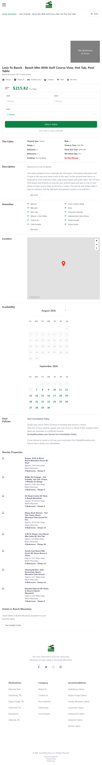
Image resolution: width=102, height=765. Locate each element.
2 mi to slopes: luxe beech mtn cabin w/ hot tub (37, 535)
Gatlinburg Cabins (76, 689)
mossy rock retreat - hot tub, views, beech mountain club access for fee (36, 516)
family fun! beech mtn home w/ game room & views (36, 553)
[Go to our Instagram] (60, 667)
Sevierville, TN (14, 707)
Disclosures (51, 761)
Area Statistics (44, 701)
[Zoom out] (97, 244)
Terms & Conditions (51, 757)
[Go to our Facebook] (38, 667)
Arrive (8, 95)
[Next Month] (65, 310)
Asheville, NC (14, 720)
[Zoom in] (97, 240)
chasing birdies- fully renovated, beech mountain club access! (35, 572)
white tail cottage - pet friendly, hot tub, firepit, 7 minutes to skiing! (36, 479)
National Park (14, 689)
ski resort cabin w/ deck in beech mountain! (36, 497)
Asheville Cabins (75, 720)
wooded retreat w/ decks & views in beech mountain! (36, 590)
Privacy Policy (51, 759)
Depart (56, 95)
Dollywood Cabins (76, 713)
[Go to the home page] (49, 5)
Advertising (43, 707)
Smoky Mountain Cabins (78, 701)
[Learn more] (13, 465)
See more (34, 195)
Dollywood (13, 713)
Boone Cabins (74, 726)
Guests (8, 109)
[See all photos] (36, 40)
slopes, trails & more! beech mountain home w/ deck (36, 460)
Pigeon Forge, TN (16, 701)
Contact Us (43, 695)
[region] (63, 268)
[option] (37, 390)
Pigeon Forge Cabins (77, 695)
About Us (42, 689)
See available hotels (13, 625)
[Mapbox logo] (34, 297)
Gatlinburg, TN (14, 695)
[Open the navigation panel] (4, 5)
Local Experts (44, 713)
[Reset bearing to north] (97, 248)
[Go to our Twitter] (46, 667)
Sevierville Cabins (76, 707)
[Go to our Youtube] (53, 667)
